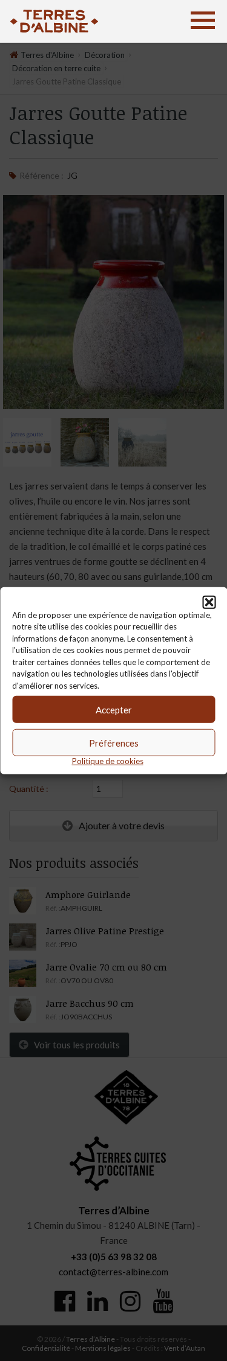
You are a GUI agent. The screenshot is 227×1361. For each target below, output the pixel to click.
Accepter (114, 709)
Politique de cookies (107, 761)
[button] (209, 602)
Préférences (114, 742)
